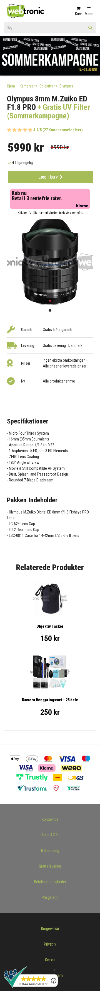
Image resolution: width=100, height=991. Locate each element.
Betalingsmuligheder (50, 882)
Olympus (66, 86)
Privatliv (50, 944)
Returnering (50, 850)
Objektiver (47, 86)
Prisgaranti (50, 897)
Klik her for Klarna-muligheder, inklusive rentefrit (50, 213)
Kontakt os (50, 819)
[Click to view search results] (90, 29)
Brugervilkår (50, 928)
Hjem (11, 86)
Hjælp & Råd (50, 835)
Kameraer (27, 86)
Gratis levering (50, 866)
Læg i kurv (48, 177)
